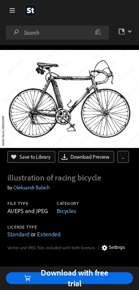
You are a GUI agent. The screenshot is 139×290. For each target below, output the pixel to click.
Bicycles (66, 211)
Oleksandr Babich (31, 187)
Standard (18, 234)
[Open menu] (12, 10)
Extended (48, 234)
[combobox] (57, 32)
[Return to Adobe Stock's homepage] (30, 10)
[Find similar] (98, 32)
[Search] (16, 32)
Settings (117, 247)
